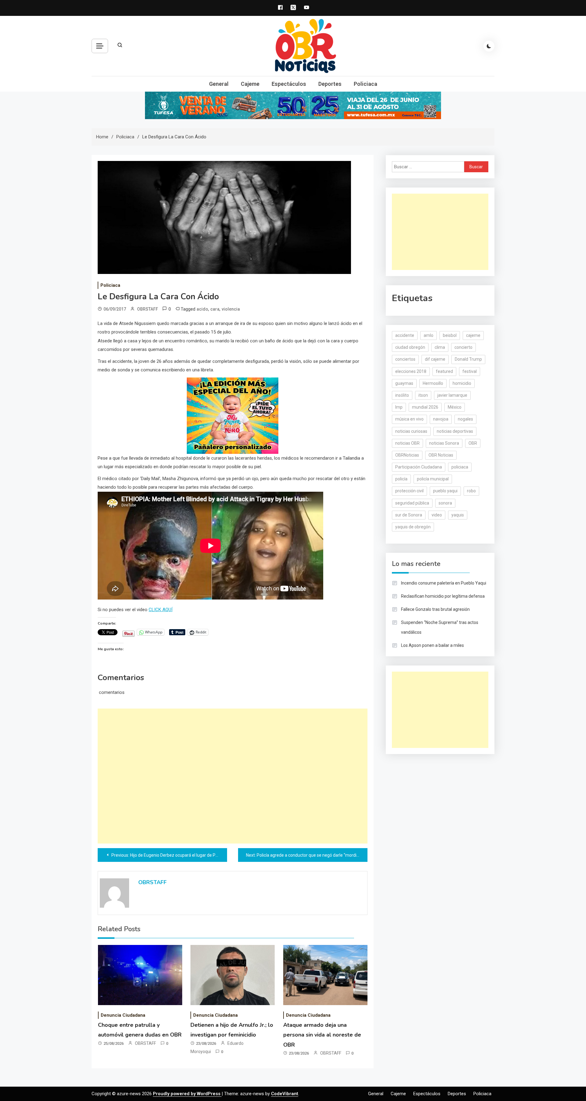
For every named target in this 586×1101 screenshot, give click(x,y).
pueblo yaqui (445, 490)
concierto (463, 347)
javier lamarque (452, 395)
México (454, 407)
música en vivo (409, 419)
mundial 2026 (425, 407)
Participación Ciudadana (418, 467)
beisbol (450, 335)
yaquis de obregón (413, 526)
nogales (465, 419)
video (437, 514)
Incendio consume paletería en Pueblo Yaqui (443, 583)
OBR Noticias (441, 455)
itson (423, 395)
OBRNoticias (407, 455)
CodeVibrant (284, 1093)
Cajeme (250, 84)
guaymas (404, 383)
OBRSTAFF (147, 309)
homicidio (462, 383)
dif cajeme (435, 359)
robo (471, 490)
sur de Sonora (408, 514)
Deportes (330, 84)
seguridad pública (412, 503)
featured (444, 371)
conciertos (405, 359)
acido (202, 309)
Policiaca (365, 84)
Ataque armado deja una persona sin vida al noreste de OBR (322, 1034)
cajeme (473, 335)
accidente (404, 335)
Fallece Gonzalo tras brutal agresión (435, 609)
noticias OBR (407, 443)
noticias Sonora (444, 443)
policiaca (459, 467)
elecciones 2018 (410, 371)
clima (440, 347)
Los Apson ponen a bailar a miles (432, 645)
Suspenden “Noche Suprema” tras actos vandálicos (439, 627)
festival (469, 371)
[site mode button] (488, 46)
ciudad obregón (410, 347)
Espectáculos (289, 84)
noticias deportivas (455, 431)
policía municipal (433, 478)
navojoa (440, 419)
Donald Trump (468, 359)
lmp (399, 407)
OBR (472, 443)
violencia (231, 309)
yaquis (457, 514)
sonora (445, 503)
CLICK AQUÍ (160, 609)
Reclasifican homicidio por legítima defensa (443, 596)
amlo (428, 335)
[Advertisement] (232, 776)
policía (401, 478)
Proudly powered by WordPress (187, 1093)
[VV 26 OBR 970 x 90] (293, 105)
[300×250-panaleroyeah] (232, 415)
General (219, 84)
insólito (402, 395)
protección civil (409, 490)
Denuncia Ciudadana (123, 1015)
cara (214, 309)
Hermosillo (433, 383)
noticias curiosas (411, 431)
